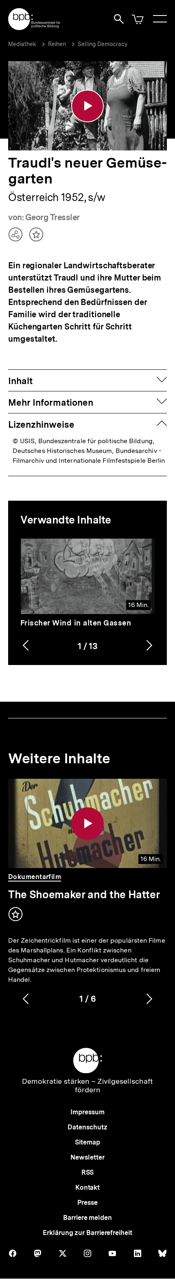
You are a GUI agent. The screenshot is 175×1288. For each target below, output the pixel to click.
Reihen (57, 44)
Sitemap (87, 1142)
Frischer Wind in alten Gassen (75, 623)
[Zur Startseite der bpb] (34, 27)
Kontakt (87, 1187)
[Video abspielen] (87, 106)
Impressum (87, 1112)
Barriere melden (87, 1218)
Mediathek (22, 44)
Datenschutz (87, 1127)
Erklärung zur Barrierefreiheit (87, 1233)
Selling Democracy (102, 44)
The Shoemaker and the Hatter (84, 894)
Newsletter (87, 1157)
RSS (87, 1172)
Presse (87, 1202)
